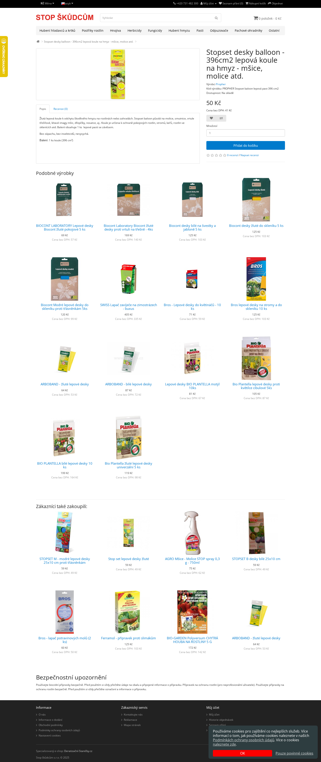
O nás (42, 714)
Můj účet (214, 714)
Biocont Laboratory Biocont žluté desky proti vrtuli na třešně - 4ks (128, 227)
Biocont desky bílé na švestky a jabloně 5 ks (192, 227)
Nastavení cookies (50, 735)
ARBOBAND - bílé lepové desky (128, 384)
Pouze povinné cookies (294, 753)
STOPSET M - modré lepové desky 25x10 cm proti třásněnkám (65, 561)
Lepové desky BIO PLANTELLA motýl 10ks (192, 386)
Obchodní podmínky (51, 725)
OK (242, 753)
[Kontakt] (174, 3)
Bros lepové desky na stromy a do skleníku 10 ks (256, 307)
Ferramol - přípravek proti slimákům (128, 638)
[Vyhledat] (216, 17)
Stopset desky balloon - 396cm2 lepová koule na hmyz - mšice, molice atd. (88, 41)
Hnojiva (115, 30)
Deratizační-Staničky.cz (78, 751)
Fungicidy (155, 30)
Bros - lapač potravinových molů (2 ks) (64, 640)
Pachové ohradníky (248, 30)
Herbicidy (135, 30)
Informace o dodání (50, 720)
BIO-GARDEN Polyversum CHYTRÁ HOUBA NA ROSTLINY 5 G (192, 640)
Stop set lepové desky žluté (128, 559)
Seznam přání (217, 725)
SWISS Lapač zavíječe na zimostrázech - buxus (128, 307)
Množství (211, 126)
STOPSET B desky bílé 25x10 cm (256, 559)
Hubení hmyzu (179, 30)
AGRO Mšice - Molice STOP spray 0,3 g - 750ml (192, 561)
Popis (43, 109)
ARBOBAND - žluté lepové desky (65, 384)
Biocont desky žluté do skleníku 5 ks (256, 225)
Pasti (200, 30)
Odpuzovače (219, 30)
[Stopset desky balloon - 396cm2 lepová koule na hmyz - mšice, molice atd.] (118, 74)
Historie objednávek (221, 720)
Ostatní (274, 30)
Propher (221, 84)
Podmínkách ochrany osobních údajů (243, 740)
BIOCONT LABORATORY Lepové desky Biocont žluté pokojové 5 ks (64, 227)
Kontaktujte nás (133, 714)
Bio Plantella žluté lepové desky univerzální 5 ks (128, 465)
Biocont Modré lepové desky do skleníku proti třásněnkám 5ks (64, 307)
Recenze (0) (61, 109)
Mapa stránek (132, 725)
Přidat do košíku (245, 145)
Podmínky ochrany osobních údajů (59, 730)
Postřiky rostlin (93, 30)
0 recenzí (232, 155)
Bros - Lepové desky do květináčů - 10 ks (192, 307)
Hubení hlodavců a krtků (57, 30)
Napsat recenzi (249, 155)
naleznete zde (224, 744)
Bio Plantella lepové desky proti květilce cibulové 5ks (256, 386)
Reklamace (130, 720)
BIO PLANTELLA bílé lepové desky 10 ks (64, 465)
